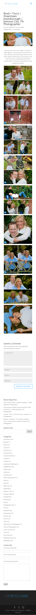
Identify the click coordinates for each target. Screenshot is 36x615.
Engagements (8, 29)
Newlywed (7, 497)
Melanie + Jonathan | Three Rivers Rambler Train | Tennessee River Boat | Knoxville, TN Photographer (17, 421)
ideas (5, 480)
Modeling (6, 488)
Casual (6, 447)
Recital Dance (8, 513)
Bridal (5, 445)
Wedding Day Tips (9, 538)
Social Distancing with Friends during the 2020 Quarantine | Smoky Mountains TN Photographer (17, 409)
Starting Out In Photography (12, 524)
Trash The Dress (8, 530)
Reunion (6, 516)
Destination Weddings (10, 464)
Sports (5, 521)
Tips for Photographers (10, 527)
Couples (6, 461)
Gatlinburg (7, 475)
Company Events (8, 456)
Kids (5, 483)
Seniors (6, 519)
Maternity (6, 486)
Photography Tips (9, 505)
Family (5, 469)
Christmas (7, 450)
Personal (6, 499)
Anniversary (7, 439)
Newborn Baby (8, 494)
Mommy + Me (8, 491)
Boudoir (6, 442)
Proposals (6, 510)
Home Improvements (10, 477)
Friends (6, 472)
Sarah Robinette (10, 27)
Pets (5, 502)
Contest (6, 458)
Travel (5, 532)
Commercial (7, 453)
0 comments (16, 29)
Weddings (6, 540)
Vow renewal (7, 535)
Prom (5, 508)
